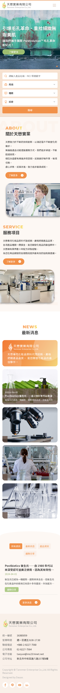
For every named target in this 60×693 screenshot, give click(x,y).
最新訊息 (30, 546)
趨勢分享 (30, 553)
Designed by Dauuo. (12, 677)
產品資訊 (44, 546)
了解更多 (13, 52)
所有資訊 (15, 546)
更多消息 (27, 602)
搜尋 (30, 110)
